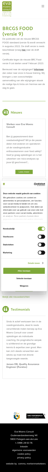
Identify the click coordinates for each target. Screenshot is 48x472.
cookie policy (24, 453)
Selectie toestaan (24, 278)
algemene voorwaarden (24, 450)
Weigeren (24, 286)
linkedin (24, 446)
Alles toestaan (24, 271)
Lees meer (24, 171)
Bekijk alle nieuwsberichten (16, 296)
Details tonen (34, 263)
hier (24, 49)
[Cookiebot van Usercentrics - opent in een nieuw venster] (34, 184)
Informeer (39, 69)
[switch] (41, 237)
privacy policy (24, 457)
